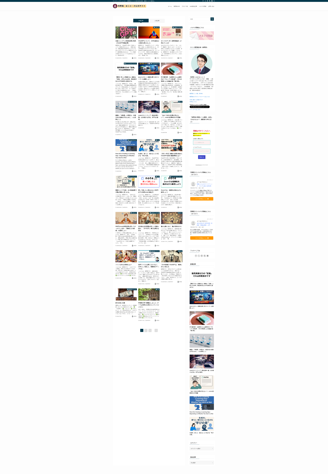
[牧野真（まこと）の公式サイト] (130, 6)
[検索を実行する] (212, 19)
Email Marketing (199, 164)
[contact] (212, 1)
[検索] (214, 1)
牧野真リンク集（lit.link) (196, 93)
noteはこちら (193, 101)
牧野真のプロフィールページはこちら (200, 96)
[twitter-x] (205, 1)
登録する (201, 157)
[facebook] (203, 1)
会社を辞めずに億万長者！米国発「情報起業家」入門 (204, 224)
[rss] (210, 1)
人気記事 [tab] (157, 20)
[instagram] (207, 1)
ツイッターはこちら (195, 109)
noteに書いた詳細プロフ (196, 100)
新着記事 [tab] (141, 20)
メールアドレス (197, 147)
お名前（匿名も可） (198, 138)
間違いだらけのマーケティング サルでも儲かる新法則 (204, 185)
